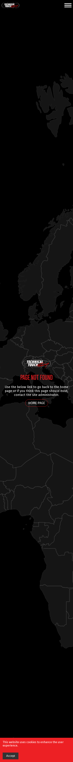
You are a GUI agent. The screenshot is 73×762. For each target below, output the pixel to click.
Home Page (36, 403)
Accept (10, 755)
